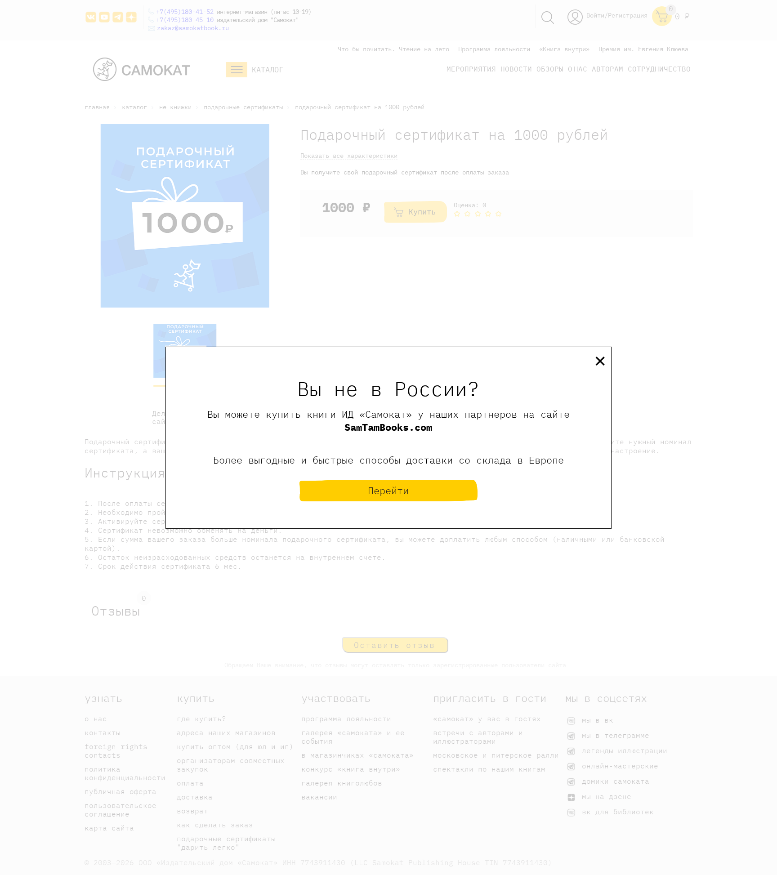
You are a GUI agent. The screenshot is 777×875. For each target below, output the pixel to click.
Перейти (388, 490)
